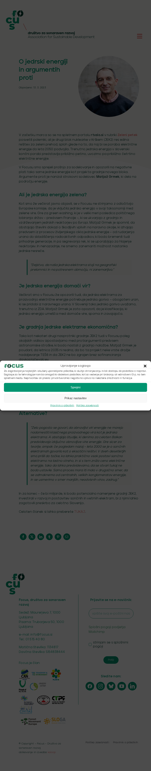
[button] (145, 366)
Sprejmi (75, 387)
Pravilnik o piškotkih (62, 405)
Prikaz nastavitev (75, 398)
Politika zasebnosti (87, 405)
